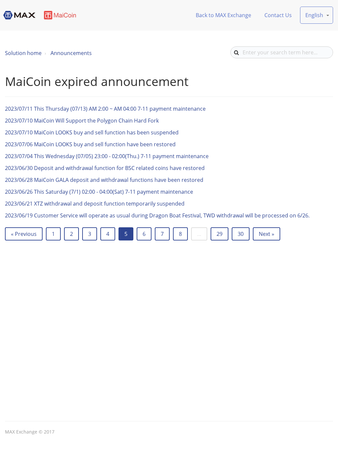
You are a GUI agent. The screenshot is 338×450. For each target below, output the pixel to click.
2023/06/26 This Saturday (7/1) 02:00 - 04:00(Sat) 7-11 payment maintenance (99, 191)
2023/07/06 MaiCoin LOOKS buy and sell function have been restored (90, 144)
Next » (266, 234)
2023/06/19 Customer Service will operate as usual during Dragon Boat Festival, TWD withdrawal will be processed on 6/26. (157, 215)
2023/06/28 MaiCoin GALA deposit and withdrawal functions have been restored (104, 179)
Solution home (23, 53)
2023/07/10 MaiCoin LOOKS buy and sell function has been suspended (92, 132)
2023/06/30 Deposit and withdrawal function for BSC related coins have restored (105, 168)
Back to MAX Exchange (223, 15)
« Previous (24, 234)
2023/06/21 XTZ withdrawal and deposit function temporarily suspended (95, 203)
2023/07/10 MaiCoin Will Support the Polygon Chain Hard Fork (82, 120)
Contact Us (278, 15)
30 (241, 234)
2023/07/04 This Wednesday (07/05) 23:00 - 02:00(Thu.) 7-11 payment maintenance (107, 156)
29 (219, 234)
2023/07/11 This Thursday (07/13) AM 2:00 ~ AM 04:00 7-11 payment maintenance (105, 108)
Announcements (71, 53)
